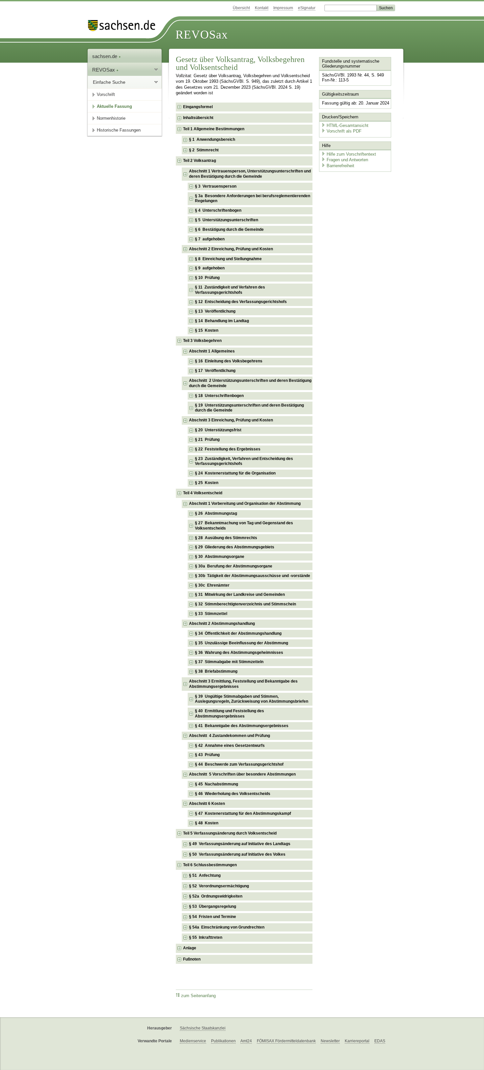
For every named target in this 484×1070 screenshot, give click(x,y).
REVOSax (201, 34)
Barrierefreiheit (340, 165)
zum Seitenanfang (198, 996)
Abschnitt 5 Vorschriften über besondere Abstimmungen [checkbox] (242, 774)
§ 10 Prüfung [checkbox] (207, 277)
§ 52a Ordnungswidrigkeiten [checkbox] (215, 896)
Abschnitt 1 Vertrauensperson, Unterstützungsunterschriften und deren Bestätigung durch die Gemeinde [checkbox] (250, 174)
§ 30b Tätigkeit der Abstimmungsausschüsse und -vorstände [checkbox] (252, 575)
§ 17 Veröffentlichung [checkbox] (215, 370)
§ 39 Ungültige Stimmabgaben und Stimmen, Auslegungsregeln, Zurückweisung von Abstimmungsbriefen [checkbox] (251, 699)
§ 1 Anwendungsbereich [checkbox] (212, 139)
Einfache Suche (109, 82)
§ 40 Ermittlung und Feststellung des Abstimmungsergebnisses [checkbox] (229, 713)
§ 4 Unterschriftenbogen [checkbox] (218, 210)
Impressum (283, 8)
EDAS (379, 1041)
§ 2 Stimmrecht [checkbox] (204, 150)
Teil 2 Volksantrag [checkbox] (199, 160)
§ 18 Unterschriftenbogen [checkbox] (219, 395)
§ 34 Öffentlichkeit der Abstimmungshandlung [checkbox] (238, 633)
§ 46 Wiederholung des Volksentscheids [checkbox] (232, 793)
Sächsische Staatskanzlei (203, 1028)
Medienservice (193, 1041)
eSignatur (306, 8)
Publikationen (223, 1041)
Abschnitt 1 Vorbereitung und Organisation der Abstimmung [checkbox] (245, 503)
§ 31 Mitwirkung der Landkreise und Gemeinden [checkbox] (240, 594)
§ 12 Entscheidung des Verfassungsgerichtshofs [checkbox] (241, 301)
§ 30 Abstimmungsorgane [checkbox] (219, 556)
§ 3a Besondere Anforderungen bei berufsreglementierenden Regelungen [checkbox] (252, 198)
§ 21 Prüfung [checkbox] (207, 439)
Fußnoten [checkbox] (192, 959)
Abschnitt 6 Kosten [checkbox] (207, 803)
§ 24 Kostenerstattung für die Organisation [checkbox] (235, 473)
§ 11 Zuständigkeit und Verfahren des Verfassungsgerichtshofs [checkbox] (230, 290)
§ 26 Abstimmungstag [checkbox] (216, 513)
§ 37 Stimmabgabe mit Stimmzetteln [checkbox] (229, 661)
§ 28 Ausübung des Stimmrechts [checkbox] (226, 537)
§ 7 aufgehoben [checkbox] (210, 239)
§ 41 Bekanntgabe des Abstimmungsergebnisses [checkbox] (241, 725)
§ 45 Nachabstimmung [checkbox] (216, 784)
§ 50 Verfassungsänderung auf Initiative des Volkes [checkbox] (237, 854)
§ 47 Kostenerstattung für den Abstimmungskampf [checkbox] (243, 813)
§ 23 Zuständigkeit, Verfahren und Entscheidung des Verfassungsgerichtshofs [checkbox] (244, 461)
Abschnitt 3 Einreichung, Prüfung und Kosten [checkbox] (231, 420)
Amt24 (246, 1041)
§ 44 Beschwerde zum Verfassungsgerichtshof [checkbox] (239, 764)
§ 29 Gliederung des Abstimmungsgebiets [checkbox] (234, 547)
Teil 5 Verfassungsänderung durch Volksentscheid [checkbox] (230, 833)
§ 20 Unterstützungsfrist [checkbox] (218, 430)
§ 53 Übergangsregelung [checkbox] (212, 906)
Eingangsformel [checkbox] (198, 107)
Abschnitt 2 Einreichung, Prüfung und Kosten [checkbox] (231, 249)
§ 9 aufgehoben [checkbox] (210, 268)
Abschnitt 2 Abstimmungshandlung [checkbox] (222, 623)
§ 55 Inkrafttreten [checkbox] (205, 937)
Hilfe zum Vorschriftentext (351, 154)
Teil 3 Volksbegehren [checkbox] (202, 340)
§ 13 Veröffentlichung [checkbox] (215, 311)
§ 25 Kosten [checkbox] (206, 482)
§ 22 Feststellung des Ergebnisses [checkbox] (227, 449)
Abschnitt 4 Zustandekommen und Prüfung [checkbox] (229, 735)
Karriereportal (357, 1041)
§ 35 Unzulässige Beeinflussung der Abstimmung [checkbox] (241, 643)
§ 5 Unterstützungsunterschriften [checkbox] (226, 220)
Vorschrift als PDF (344, 131)
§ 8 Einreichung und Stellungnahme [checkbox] (228, 259)
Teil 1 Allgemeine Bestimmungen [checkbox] (213, 129)
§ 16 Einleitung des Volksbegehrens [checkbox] (228, 361)
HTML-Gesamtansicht (347, 125)
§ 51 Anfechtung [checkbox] (205, 875)
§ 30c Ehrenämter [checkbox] (212, 585)
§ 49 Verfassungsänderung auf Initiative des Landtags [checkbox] (239, 843)
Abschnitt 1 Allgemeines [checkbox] (212, 351)
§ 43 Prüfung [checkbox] (207, 754)
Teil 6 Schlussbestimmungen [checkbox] (210, 865)
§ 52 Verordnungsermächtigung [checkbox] (219, 886)
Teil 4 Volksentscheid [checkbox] (202, 493)
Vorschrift (106, 94)
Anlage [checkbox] (189, 948)
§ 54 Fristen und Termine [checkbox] (212, 916)
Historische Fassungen (119, 130)
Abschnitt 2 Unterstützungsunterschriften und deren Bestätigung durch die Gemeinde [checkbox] (250, 383)
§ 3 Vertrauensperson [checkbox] (215, 186)
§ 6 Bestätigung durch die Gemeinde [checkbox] (229, 229)
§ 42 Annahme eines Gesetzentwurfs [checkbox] (230, 745)
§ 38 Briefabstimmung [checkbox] (216, 671)
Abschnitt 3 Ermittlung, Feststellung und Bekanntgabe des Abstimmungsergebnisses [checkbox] (243, 684)
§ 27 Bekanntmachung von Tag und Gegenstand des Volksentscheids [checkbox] (244, 526)
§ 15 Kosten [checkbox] (206, 330)
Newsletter (330, 1041)
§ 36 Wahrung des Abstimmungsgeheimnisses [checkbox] (239, 652)
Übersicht (241, 8)
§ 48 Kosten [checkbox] (206, 823)
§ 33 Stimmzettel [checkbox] (211, 613)
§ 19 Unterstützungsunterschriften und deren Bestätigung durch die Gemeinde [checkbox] (249, 408)
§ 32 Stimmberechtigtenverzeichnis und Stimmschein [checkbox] (245, 604)
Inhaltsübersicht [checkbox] (198, 117)
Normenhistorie (111, 118)
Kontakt (261, 8)
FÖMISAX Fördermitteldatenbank (286, 1041)
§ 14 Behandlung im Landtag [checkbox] (222, 321)
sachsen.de (105, 56)
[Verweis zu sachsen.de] (124, 25)
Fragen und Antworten (347, 159)
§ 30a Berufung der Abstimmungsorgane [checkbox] (233, 566)
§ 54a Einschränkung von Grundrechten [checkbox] (226, 927)
